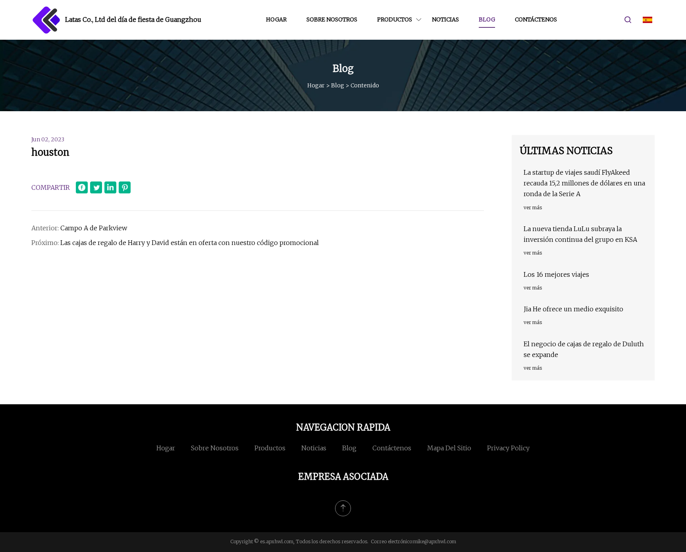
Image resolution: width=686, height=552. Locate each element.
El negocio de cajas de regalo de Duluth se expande (584, 349)
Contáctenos (536, 19)
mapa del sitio (449, 448)
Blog (487, 19)
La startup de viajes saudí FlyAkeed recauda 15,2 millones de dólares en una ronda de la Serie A (584, 183)
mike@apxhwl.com (434, 541)
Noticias (445, 19)
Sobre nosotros (331, 19)
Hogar (276, 19)
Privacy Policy (508, 448)
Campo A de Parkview (93, 228)
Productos (394, 19)
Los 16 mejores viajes (556, 274)
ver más (533, 207)
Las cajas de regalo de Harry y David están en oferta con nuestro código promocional (189, 243)
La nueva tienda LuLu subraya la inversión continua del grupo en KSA (580, 234)
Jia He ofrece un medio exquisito (573, 309)
